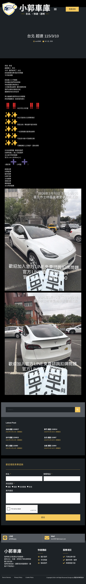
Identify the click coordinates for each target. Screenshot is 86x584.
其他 (30, 487)
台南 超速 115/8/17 (12, 429)
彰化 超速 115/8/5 (12, 446)
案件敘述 (9, 491)
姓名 (8, 474)
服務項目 (67, 550)
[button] (55, 9)
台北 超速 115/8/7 (50, 437)
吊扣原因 (9, 484)
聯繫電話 (47, 474)
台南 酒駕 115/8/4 (50, 446)
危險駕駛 (23, 487)
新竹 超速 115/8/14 (50, 429)
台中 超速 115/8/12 (12, 437)
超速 (15, 487)
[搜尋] (77, 409)
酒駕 (9, 487)
